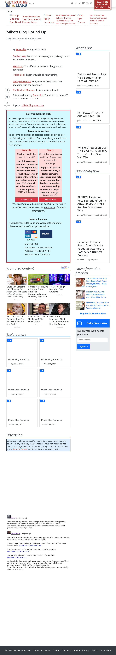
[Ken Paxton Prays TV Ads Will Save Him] (92, 99)
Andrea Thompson (84, 162)
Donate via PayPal (46, 234)
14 (8, 340)
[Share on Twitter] (7, 97)
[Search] (91, 3)
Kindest (31, 239)
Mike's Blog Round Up (26, 32)
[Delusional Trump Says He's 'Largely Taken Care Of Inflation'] (92, 61)
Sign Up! (83, 346)
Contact (57, 650)
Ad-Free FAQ (50, 207)
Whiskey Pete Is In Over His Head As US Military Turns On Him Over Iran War (92, 152)
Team (36, 650)
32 (78, 222)
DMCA (94, 650)
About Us (46, 650)
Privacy (85, 650)
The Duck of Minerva (23, 90)
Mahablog (18, 66)
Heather (80, 85)
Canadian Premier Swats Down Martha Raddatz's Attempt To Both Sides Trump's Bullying (90, 248)
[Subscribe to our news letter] (87, 3)
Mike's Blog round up (33, 105)
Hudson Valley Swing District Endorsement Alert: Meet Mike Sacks (96, 294)
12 (41, 401)
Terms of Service (20, 449)
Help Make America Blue (93, 313)
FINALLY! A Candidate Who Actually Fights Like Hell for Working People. (97, 305)
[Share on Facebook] (7, 90)
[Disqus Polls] (38, 482)
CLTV (31, 3)
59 (78, 54)
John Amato (82, 120)
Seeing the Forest (22, 81)
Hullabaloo (18, 74)
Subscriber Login (102, 7)
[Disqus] (38, 542)
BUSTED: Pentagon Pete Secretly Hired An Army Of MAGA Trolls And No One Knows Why (91, 203)
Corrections (105, 650)
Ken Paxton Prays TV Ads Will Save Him (90, 114)
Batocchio (21, 49)
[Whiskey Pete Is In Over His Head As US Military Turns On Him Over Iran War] (92, 134)
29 (78, 177)
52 (78, 127)
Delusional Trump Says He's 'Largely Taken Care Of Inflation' (91, 77)
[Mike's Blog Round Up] (22, 347)
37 (78, 92)
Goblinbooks (19, 56)
